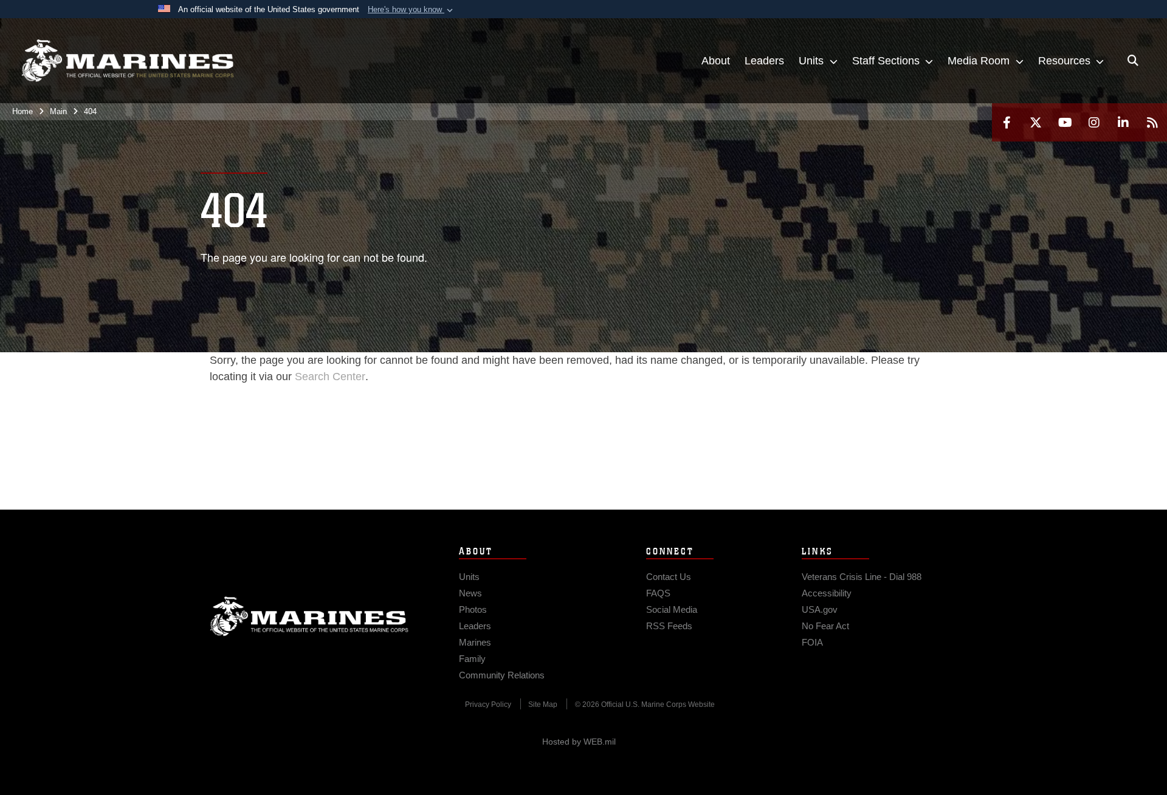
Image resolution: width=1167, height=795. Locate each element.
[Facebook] (1006, 122)
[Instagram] (1094, 122)
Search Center (330, 376)
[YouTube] (1064, 122)
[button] (411, 10)
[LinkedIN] (1123, 122)
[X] (1035, 122)
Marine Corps (309, 616)
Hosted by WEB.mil (579, 741)
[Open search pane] (1133, 60)
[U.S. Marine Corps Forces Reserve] (127, 60)
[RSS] (1152, 122)
